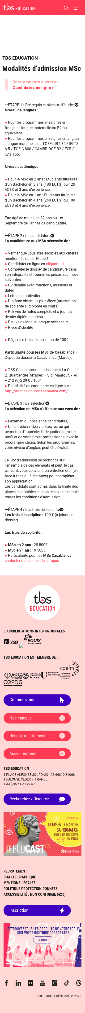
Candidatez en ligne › (33, 87)
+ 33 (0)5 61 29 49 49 (19, 784)
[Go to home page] (42, 602)
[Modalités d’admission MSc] (19, 7)
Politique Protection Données (31, 888)
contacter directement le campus (32, 560)
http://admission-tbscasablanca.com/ (36, 391)
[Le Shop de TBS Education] (42, 945)
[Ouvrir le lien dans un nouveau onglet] (11, 641)
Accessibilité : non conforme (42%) (34, 894)
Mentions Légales (20, 883)
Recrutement (15, 871)
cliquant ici (55, 264)
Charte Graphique (20, 877)
